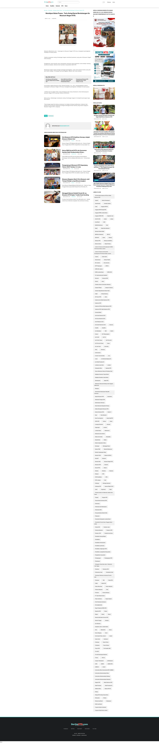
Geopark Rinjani (98, 287)
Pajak (110, 489)
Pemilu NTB (97, 527)
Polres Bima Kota (98, 586)
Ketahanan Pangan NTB (100, 399)
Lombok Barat (98, 430)
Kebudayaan (97, 380)
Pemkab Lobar (107, 527)
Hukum (96, 334)
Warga (96, 691)
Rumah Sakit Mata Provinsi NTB (101, 617)
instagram (87, 728)
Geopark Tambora (109, 287)
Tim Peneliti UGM (106, 648)
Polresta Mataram (98, 589)
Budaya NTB (97, 240)
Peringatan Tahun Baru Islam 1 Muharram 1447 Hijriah (103, 565)
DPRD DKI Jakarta (99, 269)
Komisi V (109, 412)
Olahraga (97, 483)
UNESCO (97, 666)
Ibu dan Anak (98, 346)
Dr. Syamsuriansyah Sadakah (101, 275)
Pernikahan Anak (109, 572)
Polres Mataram (109, 586)
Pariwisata (50, 10)
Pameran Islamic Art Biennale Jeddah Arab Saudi (103, 493)
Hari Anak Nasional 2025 (100, 315)
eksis (103, 281)
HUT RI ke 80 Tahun (99, 343)
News (66, 6)
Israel (96, 358)
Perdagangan (98, 558)
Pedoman (78, 735)
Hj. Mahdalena (98, 330)
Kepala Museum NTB (99, 396)
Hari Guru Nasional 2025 (100, 318)
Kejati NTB (106, 380)
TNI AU (103, 657)
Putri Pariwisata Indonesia (100, 601)
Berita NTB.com (81, 733)
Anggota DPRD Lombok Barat (101, 212)
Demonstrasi (97, 259)
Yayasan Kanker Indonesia (100, 707)
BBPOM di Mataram (99, 234)
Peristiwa (97, 569)
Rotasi (109, 614)
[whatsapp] (110, 6)
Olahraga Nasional (106, 483)
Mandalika (108, 436)
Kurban (104, 421)
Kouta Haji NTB (110, 418)
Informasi (103, 349)
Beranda (45, 10)
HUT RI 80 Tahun (98, 340)
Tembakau (97, 645)
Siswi (106, 632)
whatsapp (79, 728)
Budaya (72, 140)
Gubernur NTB (98, 303)
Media (105, 439)
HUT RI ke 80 (108, 340)
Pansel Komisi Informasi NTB (101, 500)
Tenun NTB (97, 648)
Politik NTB (103, 583)
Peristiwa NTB (106, 569)
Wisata (104, 697)
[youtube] (114, 6)
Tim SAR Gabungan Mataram (101, 654)
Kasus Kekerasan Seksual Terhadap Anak (103, 371)
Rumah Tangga (98, 620)
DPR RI (107, 265)
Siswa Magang (98, 632)
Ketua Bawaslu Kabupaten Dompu (102, 405)
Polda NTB (110, 580)
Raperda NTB (98, 611)
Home (47, 6)
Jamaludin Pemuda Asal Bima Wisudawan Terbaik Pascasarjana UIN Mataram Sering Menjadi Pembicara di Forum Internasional (104, 133)
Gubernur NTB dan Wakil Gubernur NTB (103, 306)
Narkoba (104, 470)
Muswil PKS (97, 467)
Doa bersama (106, 262)
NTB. (107, 477)
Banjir (96, 228)
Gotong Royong (104, 293)
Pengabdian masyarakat (100, 554)
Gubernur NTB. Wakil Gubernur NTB (102, 309)
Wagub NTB (97, 682)
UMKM (102, 663)
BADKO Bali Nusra (98, 225)
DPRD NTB (109, 272)
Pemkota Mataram (99, 530)
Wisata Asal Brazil (99, 701)
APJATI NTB (97, 219)
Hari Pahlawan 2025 (99, 321)
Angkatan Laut (110, 215)
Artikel (105, 219)
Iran (109, 355)
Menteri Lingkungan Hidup (100, 452)
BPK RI (108, 234)
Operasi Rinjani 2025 (109, 486)
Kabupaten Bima (98, 368)
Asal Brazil (97, 222)
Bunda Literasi (98, 243)
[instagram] (112, 6)
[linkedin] (55, 119)
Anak (96, 206)
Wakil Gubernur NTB (108, 682)
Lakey (111, 421)
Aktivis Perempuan (106, 200)
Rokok (103, 614)
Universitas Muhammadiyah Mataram (102, 679)
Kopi (96, 415)
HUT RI (104, 337)
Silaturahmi (103, 629)
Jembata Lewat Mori (99, 365)
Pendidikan (97, 539)
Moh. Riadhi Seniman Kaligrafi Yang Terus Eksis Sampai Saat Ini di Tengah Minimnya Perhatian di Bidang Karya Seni (104, 185)
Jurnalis (109, 365)
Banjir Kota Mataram (105, 228)
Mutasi (105, 467)
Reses (105, 611)
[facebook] (106, 6)
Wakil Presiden (98, 685)
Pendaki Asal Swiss (109, 533)
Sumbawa (106, 639)
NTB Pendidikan (98, 477)
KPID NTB (97, 421)
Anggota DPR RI (104, 206)
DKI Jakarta (97, 262)
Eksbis (96, 281)
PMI (103, 580)
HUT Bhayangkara (105, 334)
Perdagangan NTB (108, 558)
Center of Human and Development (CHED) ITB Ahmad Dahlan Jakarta (103, 247)
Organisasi (103, 489)
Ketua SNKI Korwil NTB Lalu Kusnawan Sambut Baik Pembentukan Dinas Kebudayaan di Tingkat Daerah (67, 80)
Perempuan (97, 561)
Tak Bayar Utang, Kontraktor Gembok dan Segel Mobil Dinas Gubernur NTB (104, 116)
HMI (106, 330)
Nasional (58, 6)
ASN (104, 222)
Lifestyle (108, 424)
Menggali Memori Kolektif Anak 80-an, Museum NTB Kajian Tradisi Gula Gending (75, 194)
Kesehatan (110, 396)
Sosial (110, 635)
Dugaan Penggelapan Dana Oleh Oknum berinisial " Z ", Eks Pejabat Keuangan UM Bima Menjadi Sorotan (104, 167)
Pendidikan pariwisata (99, 545)
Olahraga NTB (98, 486)
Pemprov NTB (109, 530)
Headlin (96, 327)
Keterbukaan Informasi (99, 402)
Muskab (106, 464)
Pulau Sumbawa (98, 598)
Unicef (104, 666)
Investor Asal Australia (99, 355)
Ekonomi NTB (105, 278)
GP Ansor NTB (98, 296)
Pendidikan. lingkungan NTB (101, 548)
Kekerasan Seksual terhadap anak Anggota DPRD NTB (103, 384)
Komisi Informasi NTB (99, 412)
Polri (107, 589)
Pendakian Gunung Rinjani (100, 536)
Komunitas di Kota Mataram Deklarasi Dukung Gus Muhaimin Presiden (104, 150)
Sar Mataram (97, 623)
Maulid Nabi (97, 439)
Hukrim (111, 330)
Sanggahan (84, 735)
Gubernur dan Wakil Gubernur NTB (102, 299)
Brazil (104, 237)
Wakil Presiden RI (108, 685)
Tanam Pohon (105, 642)
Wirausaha (97, 697)
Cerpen (96, 256)
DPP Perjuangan (98, 265)
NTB (62, 6)
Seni (96, 629)
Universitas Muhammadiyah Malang (102, 676)
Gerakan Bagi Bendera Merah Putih (102, 290)
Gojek (96, 293)
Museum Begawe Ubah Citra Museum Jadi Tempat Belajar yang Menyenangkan (75, 180)
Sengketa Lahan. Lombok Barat (101, 626)
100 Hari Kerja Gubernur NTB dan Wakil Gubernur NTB (102, 196)
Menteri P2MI (98, 455)
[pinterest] (53, 119)
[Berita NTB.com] (49, 2)
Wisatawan (108, 701)
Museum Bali (97, 461)
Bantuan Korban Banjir (99, 231)
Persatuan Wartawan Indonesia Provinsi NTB (102, 576)
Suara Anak (97, 639)
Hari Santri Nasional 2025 (100, 324)
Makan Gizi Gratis (98, 436)
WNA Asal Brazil (98, 704)
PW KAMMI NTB (98, 605)
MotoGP (96, 458)
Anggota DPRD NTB (99, 215)
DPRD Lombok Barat (99, 272)
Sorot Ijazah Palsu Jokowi (100, 635)
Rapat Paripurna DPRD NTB (100, 608)
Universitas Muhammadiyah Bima (102, 673)
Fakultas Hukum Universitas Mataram (102, 284)
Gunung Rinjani (98, 312)
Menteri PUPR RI (108, 455)
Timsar (96, 657)
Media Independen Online (100, 442)
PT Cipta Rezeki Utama (100, 595)
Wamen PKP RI (108, 688)
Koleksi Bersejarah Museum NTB (101, 408)
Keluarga (97, 388)
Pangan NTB (104, 497)
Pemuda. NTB (98, 533)
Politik (96, 146)
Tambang (97, 642)
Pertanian (97, 580)
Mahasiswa (107, 430)
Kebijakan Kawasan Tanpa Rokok (102, 374)
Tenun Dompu (106, 645)
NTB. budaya (97, 480)
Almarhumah (97, 203)
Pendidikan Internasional (100, 542)
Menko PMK (97, 449)
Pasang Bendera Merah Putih (101, 512)
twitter (72, 728)
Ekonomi (97, 278)
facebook (66, 728)
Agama (96, 200)
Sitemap (109, 2)
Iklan (96, 349)
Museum (104, 458)
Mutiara (96, 470)
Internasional (97, 352)
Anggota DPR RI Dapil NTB (100, 209)
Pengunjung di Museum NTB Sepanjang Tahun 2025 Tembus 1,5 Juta (82, 80)
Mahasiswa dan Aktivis (100, 433)
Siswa (110, 629)
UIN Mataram (110, 660)
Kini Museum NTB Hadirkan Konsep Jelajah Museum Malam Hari (52, 80)
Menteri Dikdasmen (108, 449)
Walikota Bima (98, 688)
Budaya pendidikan (108, 240)
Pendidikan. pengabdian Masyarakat (102, 551)
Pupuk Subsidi (108, 598)
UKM (96, 663)
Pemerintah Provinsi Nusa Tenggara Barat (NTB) (103, 523)
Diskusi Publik (107, 259)
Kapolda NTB (108, 368)
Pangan (96, 497)
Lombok (96, 180)
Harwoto (111, 324)
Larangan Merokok (99, 424)
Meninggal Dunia (106, 446)
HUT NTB (97, 337)
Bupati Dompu (108, 243)
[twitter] (108, 6)
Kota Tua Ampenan (99, 418)
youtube (94, 728)
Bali (107, 225)
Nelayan (96, 473)
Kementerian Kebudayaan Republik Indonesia (101, 392)
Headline (52, 6)
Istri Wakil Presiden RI (99, 361)
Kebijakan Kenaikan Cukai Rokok (101, 377)
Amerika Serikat (107, 203)
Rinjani (96, 614)
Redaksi (74, 735)
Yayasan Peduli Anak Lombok (101, 710)
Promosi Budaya (106, 592)
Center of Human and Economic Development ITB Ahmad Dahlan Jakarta (102, 252)
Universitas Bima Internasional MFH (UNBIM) (104, 670)
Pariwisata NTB (98, 509)
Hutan (108, 343)
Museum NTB (98, 464)
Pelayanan (97, 516)
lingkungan (97, 427)
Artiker (111, 219)
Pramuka (97, 592)
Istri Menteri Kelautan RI (106, 358)
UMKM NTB (110, 663)
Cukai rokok (104, 256)
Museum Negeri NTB (108, 461)
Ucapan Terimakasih (99, 660)
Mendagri (97, 446)
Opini (96, 489)
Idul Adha (106, 346)
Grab (106, 296)
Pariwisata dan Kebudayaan (101, 506)
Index (114, 2)
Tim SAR (97, 651)
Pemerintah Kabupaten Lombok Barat (102, 519)
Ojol (105, 480)
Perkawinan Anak (98, 572)
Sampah (107, 620)
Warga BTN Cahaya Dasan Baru (101, 694)
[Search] (78, 2)
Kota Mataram (103, 415)
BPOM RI (97, 237)
